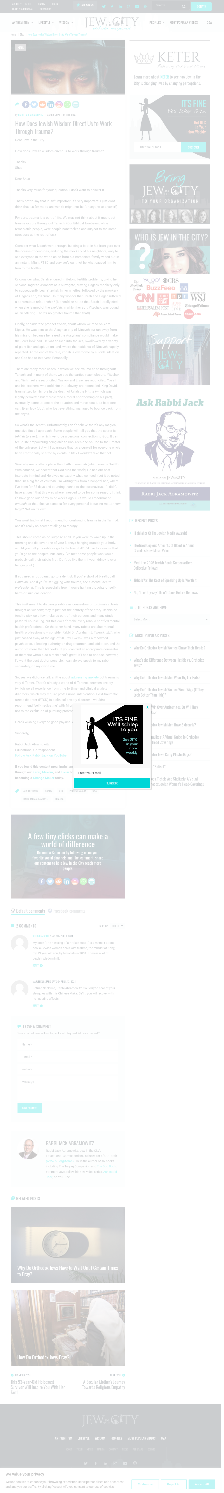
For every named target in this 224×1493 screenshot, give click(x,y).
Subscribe (112, 783)
